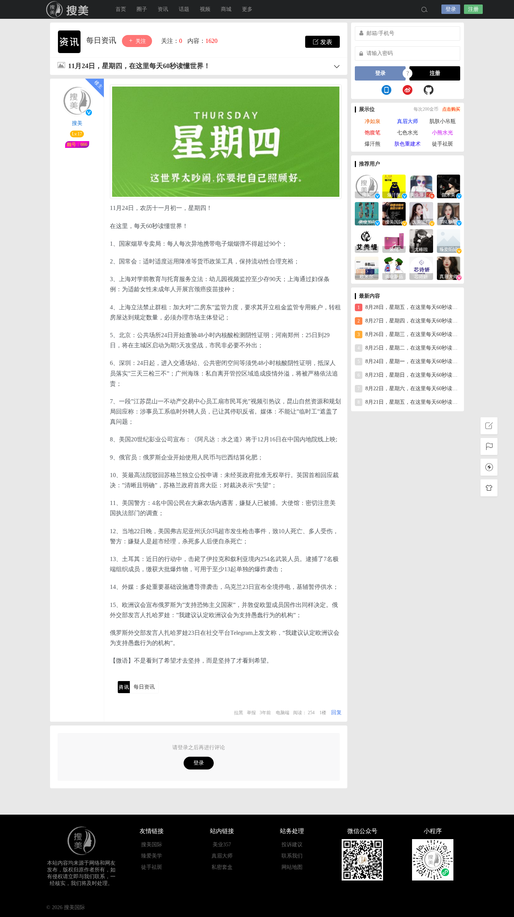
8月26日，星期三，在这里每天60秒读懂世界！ (408, 334)
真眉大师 (407, 121)
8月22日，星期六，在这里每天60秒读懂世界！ (408, 388)
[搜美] (367, 186)
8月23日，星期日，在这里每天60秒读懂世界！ (408, 375)
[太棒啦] (421, 240)
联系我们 (292, 856)
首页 (121, 9)
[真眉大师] (449, 268)
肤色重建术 (407, 144)
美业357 (222, 844)
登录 (451, 9)
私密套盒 (222, 867)
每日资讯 (102, 40)
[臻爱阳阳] (449, 240)
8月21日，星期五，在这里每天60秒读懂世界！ (408, 402)
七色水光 (407, 132)
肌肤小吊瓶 (442, 121)
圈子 (142, 9)
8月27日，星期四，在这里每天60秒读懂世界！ (408, 321)
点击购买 (451, 109)
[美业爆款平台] (421, 186)
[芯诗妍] (421, 268)
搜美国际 (68, 9)
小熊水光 (442, 132)
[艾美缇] (367, 240)
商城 (226, 9)
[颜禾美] (449, 186)
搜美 (77, 123)
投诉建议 (292, 844)
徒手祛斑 (442, 144)
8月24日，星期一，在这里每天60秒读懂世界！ (408, 361)
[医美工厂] (421, 213)
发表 (325, 42)
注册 (473, 9)
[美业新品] (394, 268)
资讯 (163, 9)
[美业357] (367, 213)
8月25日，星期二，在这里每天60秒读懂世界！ (408, 348)
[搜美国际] (394, 213)
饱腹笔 (372, 132)
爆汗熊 (372, 144)
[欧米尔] (367, 268)
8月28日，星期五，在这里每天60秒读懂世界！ (408, 307)
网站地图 (292, 867)
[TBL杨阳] (449, 213)
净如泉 (372, 121)
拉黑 (238, 712)
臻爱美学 (151, 856)
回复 (336, 712)
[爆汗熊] (394, 186)
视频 (205, 9)
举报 (251, 712)
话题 (184, 9)
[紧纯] (394, 240)
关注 (140, 41)
